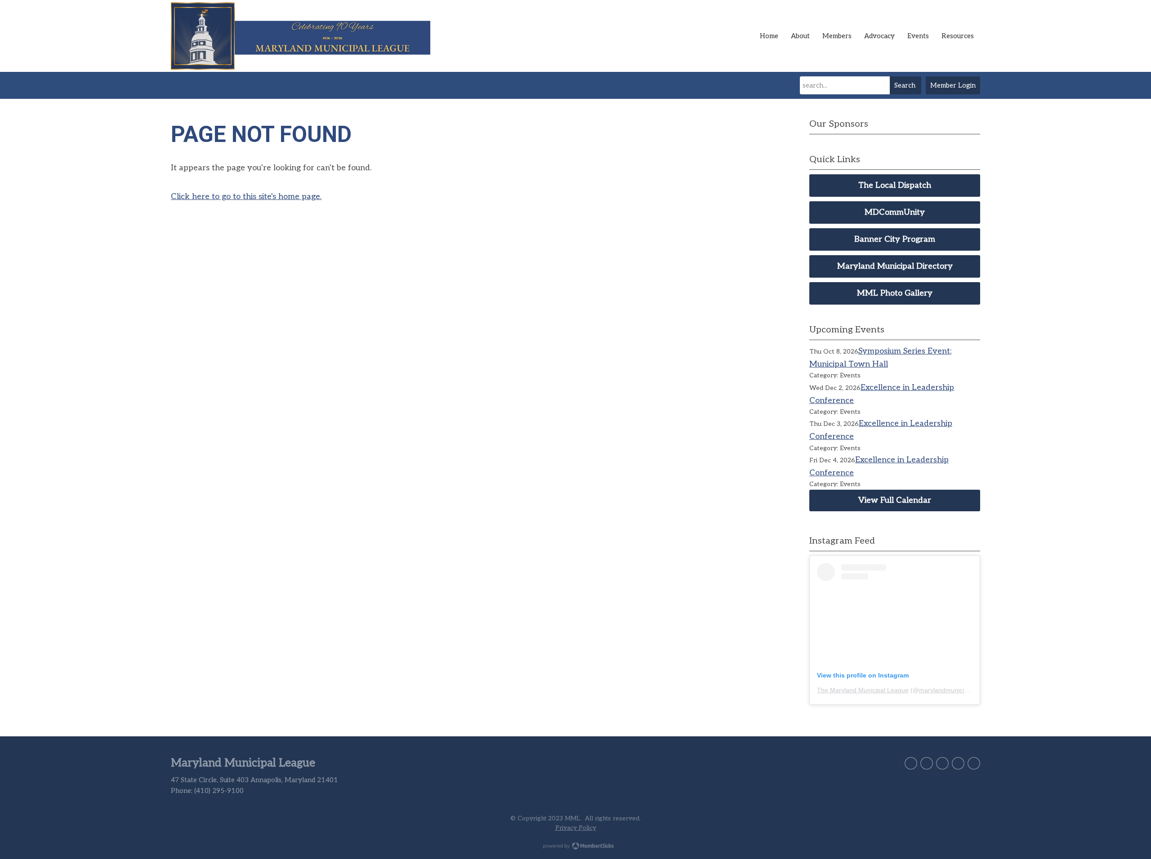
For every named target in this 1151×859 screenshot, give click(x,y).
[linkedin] (942, 763)
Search (904, 85)
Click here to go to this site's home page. (246, 196)
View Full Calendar (894, 500)
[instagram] (958, 763)
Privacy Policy (575, 828)
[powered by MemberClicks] (575, 847)
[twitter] (911, 763)
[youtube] (974, 763)
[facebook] (926, 763)
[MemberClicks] (306, 36)
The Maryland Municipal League (863, 690)
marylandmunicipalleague (955, 690)
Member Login (953, 85)
